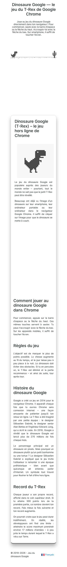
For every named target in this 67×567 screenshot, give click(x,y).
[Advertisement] (33, 88)
